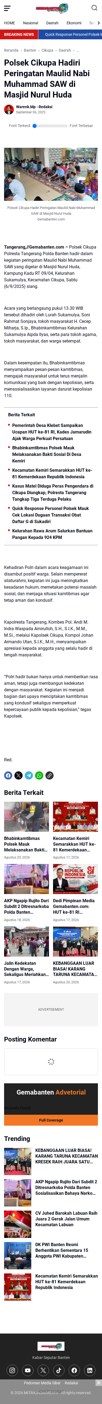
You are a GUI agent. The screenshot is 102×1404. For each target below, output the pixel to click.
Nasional (30, 23)
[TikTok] (58, 1370)
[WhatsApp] (39, 775)
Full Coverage (51, 1120)
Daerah (52, 23)
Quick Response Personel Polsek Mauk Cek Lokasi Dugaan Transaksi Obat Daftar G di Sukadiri (50, 515)
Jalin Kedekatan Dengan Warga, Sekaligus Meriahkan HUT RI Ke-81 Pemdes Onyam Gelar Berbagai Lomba (26, 969)
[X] (18, 775)
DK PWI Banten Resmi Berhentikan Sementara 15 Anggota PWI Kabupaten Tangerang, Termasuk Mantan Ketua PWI (65, 1250)
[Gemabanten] (51, 8)
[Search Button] (94, 8)
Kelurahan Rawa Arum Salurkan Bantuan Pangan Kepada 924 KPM (52, 534)
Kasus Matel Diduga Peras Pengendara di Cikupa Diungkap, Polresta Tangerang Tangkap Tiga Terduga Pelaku (52, 492)
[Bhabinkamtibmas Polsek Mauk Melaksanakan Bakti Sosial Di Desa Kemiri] (26, 817)
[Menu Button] (7, 8)
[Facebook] (8, 775)
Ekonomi (74, 23)
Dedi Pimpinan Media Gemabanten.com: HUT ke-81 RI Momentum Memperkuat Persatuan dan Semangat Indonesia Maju (74, 906)
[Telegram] (29, 775)
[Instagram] (12, 1370)
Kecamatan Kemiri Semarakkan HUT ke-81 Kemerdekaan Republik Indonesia (52, 473)
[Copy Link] (49, 775)
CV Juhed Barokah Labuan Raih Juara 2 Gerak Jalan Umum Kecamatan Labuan (66, 1219)
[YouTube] (27, 1370)
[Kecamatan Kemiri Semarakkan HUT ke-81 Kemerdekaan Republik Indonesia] (75, 817)
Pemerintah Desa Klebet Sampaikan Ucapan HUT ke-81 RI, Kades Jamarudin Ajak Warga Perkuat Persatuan (51, 432)
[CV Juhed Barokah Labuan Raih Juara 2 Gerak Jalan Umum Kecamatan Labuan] (17, 1224)
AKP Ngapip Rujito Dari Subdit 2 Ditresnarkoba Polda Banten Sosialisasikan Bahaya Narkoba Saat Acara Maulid (26, 906)
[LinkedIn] (89, 1370)
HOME (9, 23)
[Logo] (51, 1346)
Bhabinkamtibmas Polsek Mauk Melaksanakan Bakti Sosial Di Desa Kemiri (46, 454)
